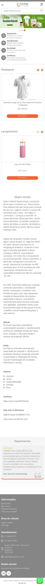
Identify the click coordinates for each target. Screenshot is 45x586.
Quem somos (6, 503)
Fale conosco (5, 506)
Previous (38, 70)
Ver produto (22, 116)
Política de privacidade (9, 511)
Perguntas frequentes (9, 509)
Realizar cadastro (7, 523)
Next (42, 70)
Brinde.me (22, 583)
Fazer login (5, 525)
